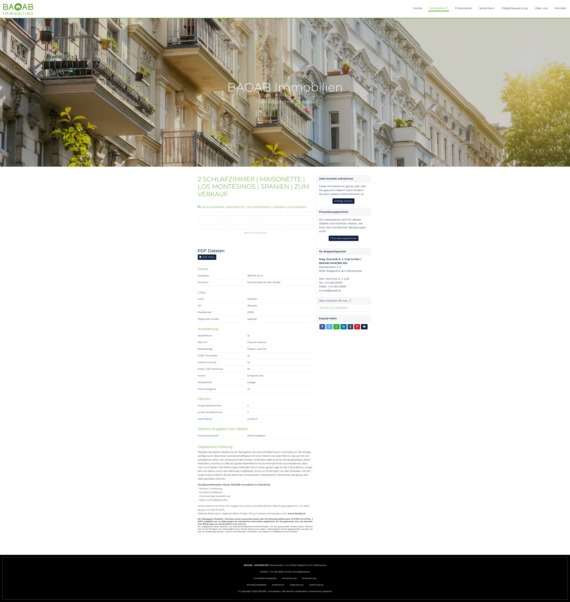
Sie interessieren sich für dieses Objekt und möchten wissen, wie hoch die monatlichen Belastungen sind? (342, 225)
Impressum (278, 584)
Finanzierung (309, 578)
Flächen (204, 399)
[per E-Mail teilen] (364, 326)
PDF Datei (208, 257)
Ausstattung (208, 329)
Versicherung (289, 578)
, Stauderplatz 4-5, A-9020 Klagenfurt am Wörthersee (285, 565)
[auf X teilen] (329, 326)
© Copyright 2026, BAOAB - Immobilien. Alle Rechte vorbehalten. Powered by (285, 591)
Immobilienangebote (265, 578)
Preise (203, 269)
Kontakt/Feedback (257, 584)
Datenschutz (297, 584)
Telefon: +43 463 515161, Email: (285, 571)
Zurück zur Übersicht (333, 307)
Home (417, 8)
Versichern (486, 8)
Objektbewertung (515, 8)
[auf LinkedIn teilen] (344, 326)
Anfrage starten (343, 201)
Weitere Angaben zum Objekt (223, 429)
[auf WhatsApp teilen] (336, 326)
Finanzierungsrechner (343, 238)
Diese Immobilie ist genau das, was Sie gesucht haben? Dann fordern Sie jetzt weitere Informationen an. (342, 190)
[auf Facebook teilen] (322, 326)
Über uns (541, 8)
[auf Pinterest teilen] (357, 326)
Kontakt (560, 8)
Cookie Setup (316, 584)
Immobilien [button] (437, 8)
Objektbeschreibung (215, 447)
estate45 (327, 591)
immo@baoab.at (301, 571)
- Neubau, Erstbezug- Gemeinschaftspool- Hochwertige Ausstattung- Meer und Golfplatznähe (234, 492)
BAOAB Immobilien (285, 92)
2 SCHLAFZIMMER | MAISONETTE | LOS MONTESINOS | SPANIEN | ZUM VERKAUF (253, 186)
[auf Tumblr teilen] (350, 326)
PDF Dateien (211, 250)
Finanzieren (463, 8)
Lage (202, 292)
